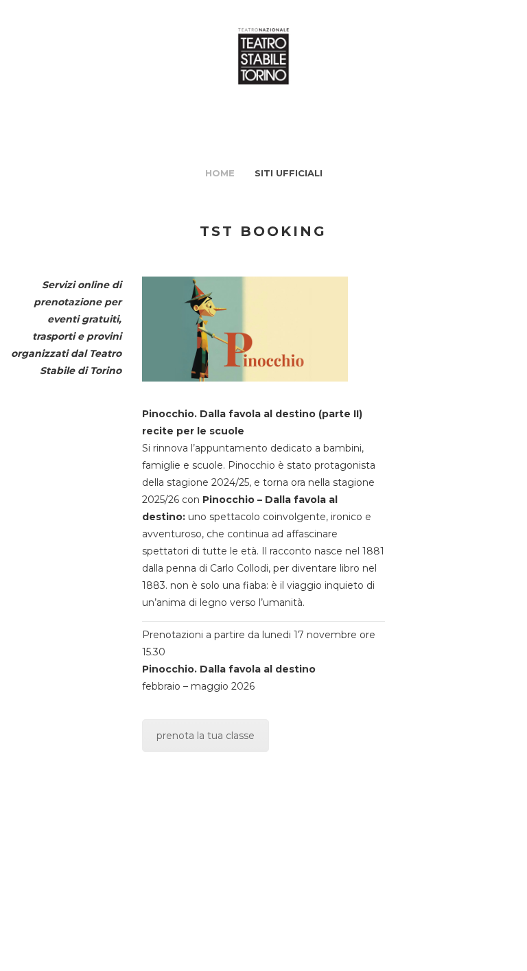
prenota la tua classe (205, 735)
